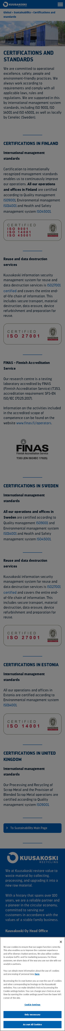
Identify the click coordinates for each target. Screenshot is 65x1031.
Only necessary (32, 1014)
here (37, 974)
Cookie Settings (32, 1005)
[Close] (61, 942)
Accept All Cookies (32, 1024)
